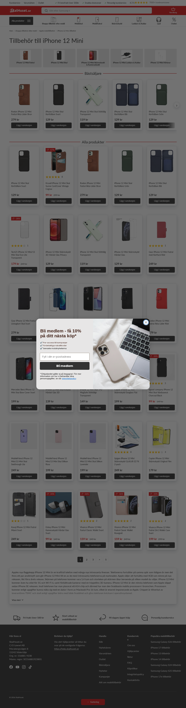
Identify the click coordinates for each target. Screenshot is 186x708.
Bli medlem (64, 366)
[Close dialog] (146, 322)
